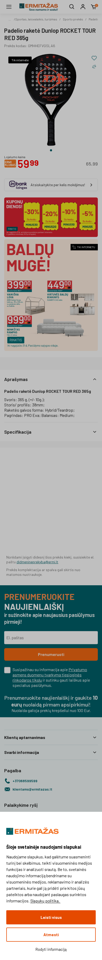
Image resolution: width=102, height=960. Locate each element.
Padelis (94, 19)
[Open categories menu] (9, 7)
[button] (51, 379)
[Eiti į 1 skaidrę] (51, 150)
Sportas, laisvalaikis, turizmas (36, 19)
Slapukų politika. (45, 900)
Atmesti (51, 934)
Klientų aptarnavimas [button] (24, 737)
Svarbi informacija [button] (21, 752)
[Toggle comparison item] (94, 66)
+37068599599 (25, 781)
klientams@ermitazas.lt (32, 789)
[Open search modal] (72, 7)
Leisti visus (51, 917)
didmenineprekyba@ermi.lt (37, 562)
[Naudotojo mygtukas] (83, 7)
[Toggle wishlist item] (94, 58)
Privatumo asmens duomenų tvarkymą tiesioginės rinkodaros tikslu (50, 674)
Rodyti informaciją (51, 949)
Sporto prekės (73, 19)
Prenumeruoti (51, 654)
